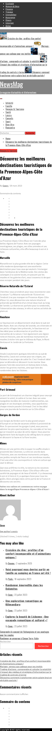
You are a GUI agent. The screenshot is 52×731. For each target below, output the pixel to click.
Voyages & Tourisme (15, 109)
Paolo (10, 579)
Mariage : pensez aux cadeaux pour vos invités (21, 666)
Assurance (10, 17)
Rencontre (10, 127)
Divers (8, 20)
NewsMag (11, 84)
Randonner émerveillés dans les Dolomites (24, 587)
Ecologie (10, 3)
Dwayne (11, 563)
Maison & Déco (12, 6)
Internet (10, 23)
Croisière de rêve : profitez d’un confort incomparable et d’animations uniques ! (28, 553)
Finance (9, 9)
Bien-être (10, 124)
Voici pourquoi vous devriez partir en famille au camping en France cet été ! (28, 571)
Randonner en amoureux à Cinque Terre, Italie (19, 638)
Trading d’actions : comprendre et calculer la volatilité (25, 669)
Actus (8, 25)
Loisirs (9, 115)
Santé (8, 112)
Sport (8, 121)
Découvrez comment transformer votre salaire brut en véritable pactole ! (25, 74)
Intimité (9, 103)
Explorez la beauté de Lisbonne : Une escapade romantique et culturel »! (27, 618)
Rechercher (5, 641)
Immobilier (11, 14)
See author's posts (9, 531)
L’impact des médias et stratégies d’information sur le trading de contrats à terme (25, 673)
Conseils (9, 118)
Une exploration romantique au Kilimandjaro (24, 602)
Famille (9, 106)
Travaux (9, 11)
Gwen (5, 185)
